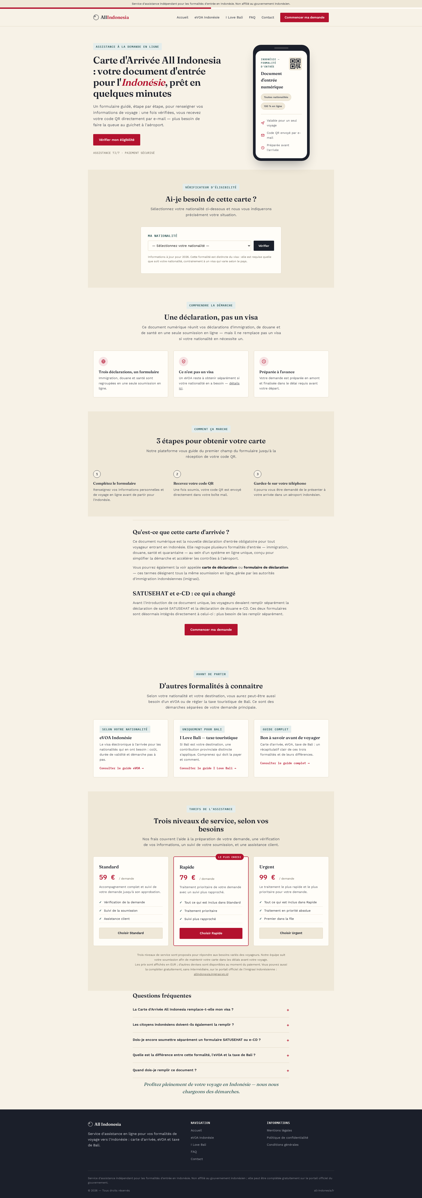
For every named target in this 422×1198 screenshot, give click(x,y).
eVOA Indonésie (207, 17)
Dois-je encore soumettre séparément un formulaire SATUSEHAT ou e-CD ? (197, 1040)
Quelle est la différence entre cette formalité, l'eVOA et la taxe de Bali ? (194, 1055)
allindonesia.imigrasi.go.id (211, 974)
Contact (268, 17)
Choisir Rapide (211, 933)
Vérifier (263, 245)
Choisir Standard (131, 933)
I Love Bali (234, 17)
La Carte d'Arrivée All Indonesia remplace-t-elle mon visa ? (183, 1009)
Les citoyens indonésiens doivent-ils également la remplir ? (183, 1025)
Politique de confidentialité (287, 1137)
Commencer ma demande (304, 17)
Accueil (182, 17)
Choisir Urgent (291, 933)
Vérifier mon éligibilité (117, 140)
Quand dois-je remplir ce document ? (164, 1070)
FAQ (252, 17)
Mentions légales (279, 1130)
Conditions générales (282, 1144)
